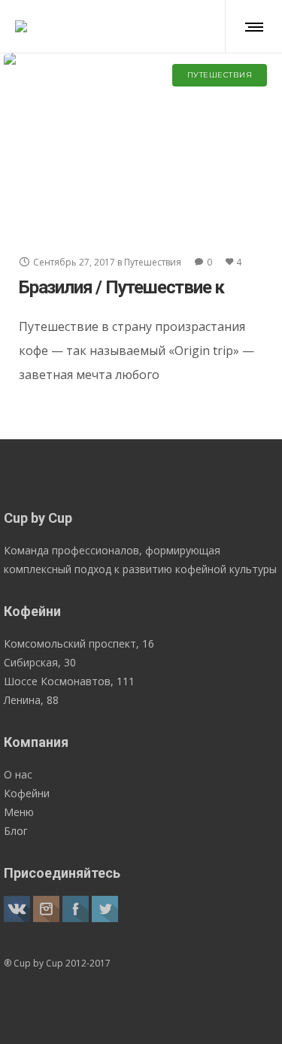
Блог (16, 831)
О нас (18, 774)
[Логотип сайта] (21, 26)
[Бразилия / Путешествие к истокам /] (141, 144)
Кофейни (27, 793)
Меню (19, 812)
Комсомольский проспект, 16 (79, 643)
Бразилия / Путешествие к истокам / (121, 297)
